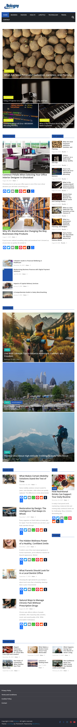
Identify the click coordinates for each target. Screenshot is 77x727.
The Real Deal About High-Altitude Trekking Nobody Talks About (36, 455)
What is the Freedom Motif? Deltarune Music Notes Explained (56, 124)
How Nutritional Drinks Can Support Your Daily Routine (61, 494)
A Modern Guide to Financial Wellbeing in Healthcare (28, 261)
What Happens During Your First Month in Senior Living (68, 649)
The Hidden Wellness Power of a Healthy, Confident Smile (34, 542)
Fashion (24, 15)
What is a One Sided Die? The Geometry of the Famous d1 (68, 210)
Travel (63, 15)
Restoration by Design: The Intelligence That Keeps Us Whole (32, 511)
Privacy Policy (6, 690)
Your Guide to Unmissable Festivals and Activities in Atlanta (33, 406)
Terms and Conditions (9, 695)
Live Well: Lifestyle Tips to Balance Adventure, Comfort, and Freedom (33, 354)
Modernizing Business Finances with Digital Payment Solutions (32, 270)
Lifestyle (42, 15)
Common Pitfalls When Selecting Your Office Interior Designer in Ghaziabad (25, 176)
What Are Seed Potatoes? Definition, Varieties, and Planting (38, 75)
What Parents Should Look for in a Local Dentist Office (34, 572)
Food (54, 488)
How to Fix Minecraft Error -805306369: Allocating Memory (18, 124)
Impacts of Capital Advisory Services (26, 283)
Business (14, 15)
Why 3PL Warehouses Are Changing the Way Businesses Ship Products (25, 232)
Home (5, 15)
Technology (53, 15)
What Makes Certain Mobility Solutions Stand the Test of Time (33, 478)
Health (32, 15)
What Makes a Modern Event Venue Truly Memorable (43, 649)
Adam (14, 181)
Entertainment (17, 402)
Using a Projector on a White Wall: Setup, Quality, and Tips (25, 101)
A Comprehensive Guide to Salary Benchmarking (30, 292)
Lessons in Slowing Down (43, 661)
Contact (6, 20)
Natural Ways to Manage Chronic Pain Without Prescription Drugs (31, 603)
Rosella (64, 152)
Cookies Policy (7, 699)
